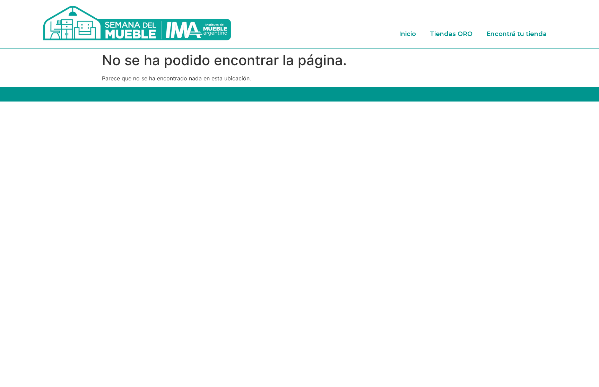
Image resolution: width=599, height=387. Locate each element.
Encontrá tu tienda (516, 34)
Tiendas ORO (451, 34)
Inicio (407, 34)
